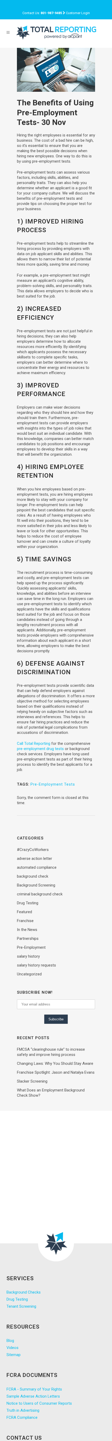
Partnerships (28, 938)
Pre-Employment (31, 947)
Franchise (25, 920)
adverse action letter (34, 858)
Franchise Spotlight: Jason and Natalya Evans (56, 1072)
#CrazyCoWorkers (33, 849)
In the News (27, 929)
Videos (12, 1347)
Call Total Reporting (33, 743)
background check (32, 876)
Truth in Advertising (23, 1410)
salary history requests (36, 965)
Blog (10, 1340)
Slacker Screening (32, 1081)
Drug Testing (27, 903)
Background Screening (36, 885)
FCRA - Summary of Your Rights (34, 1389)
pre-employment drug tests (40, 748)
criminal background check (40, 894)
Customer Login (78, 13)
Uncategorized (29, 974)
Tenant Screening (21, 1306)
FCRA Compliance (22, 1417)
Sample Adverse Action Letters (33, 1396)
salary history (28, 956)
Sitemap (14, 1354)
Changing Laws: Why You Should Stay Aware (55, 1063)
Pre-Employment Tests (52, 784)
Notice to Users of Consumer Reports (39, 1403)
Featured (24, 912)
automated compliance (37, 867)
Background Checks (24, 1292)
